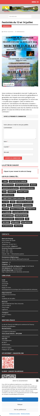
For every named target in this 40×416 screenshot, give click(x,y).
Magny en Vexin (6, 287)
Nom (5, 141)
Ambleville (5, 282)
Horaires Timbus (6, 314)
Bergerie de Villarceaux (10, 188)
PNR (27, 219)
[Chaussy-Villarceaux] (20, 9)
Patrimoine (19, 219)
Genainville (5, 283)
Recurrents (15, 222)
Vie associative (7, 226)
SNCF (3, 316)
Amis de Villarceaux (22, 185)
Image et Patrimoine (17, 208)
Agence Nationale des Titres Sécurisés (13, 303)
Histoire (5, 208)
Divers (13, 202)
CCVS (4, 191)
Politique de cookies (14, 413)
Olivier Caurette (8, 31)
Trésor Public (5, 307)
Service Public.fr (6, 305)
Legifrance (5, 309)
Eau (4, 205)
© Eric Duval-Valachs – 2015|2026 (12, 333)
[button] (37, 381)
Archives (33, 185)
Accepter (20, 399)
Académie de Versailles (8, 298)
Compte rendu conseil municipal (13, 198)
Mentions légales (25, 413)
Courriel (6, 147)
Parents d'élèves (8, 219)
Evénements (20, 31)
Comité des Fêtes (8, 195)
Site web (6, 152)
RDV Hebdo (6, 222)
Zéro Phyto (18, 226)
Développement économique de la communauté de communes (19, 289)
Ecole (9, 205)
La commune (7, 212)
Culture (5, 202)
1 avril (5, 181)
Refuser (20, 404)
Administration (8, 185)
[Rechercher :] (20, 16)
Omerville (4, 285)
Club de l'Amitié (23, 191)
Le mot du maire (8, 215)
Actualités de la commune (18, 181)
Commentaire (8, 127)
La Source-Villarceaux (20, 212)
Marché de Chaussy (21, 215)
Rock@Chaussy (26, 222)
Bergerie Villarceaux (27, 188)
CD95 (3, 296)
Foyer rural (28, 205)
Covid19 (28, 198)
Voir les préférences (20, 409)
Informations (30, 208)
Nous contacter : (9, 246)
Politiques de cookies (8, 349)
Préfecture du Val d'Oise (9, 294)
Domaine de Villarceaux (24, 202)
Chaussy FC (11, 191)
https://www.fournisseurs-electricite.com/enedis (15, 272)
